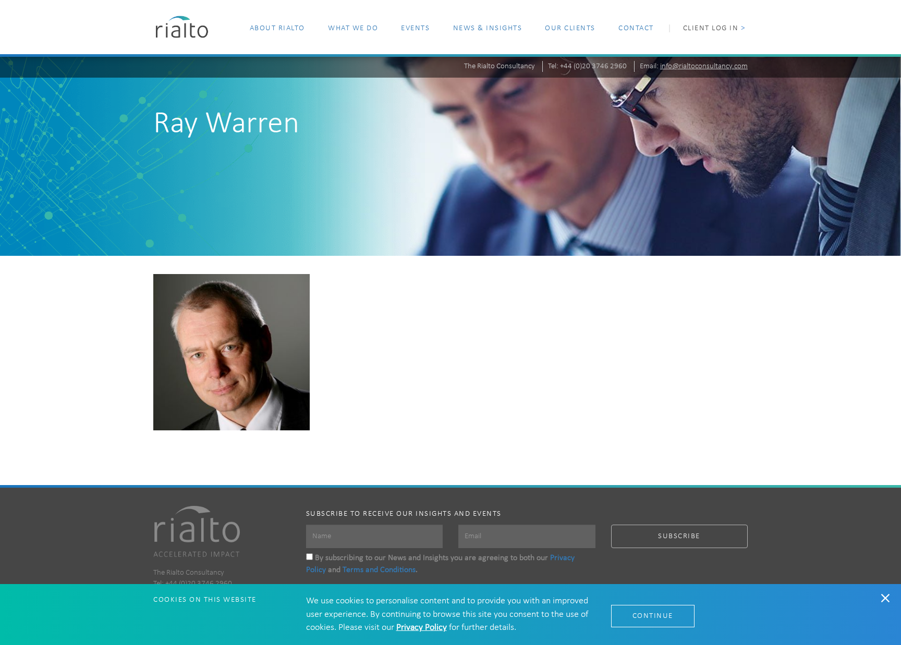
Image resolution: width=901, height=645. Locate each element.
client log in (714, 28)
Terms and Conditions (379, 570)
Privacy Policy (421, 627)
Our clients (570, 28)
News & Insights (487, 28)
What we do (353, 28)
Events (415, 28)
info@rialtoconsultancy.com (704, 66)
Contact (636, 28)
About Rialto (277, 28)
